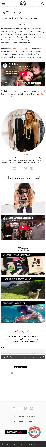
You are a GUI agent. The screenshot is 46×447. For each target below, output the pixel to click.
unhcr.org (4, 57)
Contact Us (20, 416)
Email (3, 347)
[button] (42, 3)
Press (13, 416)
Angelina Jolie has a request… (23, 18)
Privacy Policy (30, 416)
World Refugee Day (19, 48)
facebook (8, 97)
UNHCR (11, 40)
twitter (41, 94)
